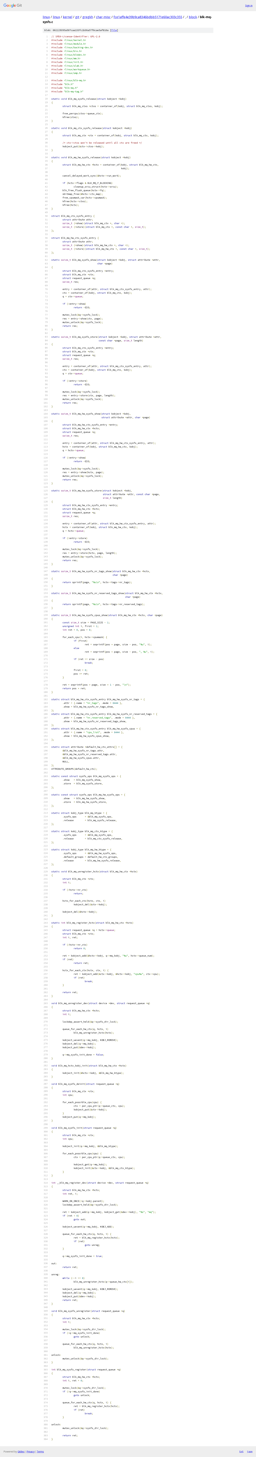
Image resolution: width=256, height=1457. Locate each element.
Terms (40, 1451)
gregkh (87, 17)
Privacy (30, 1451)
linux (46, 17)
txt (241, 1451)
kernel (67, 17)
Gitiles (21, 1451)
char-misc (103, 17)
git (77, 17)
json (250, 1451)
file (114, 30)
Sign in (249, 5)
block (193, 17)
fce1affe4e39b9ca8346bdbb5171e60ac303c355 (148, 17)
